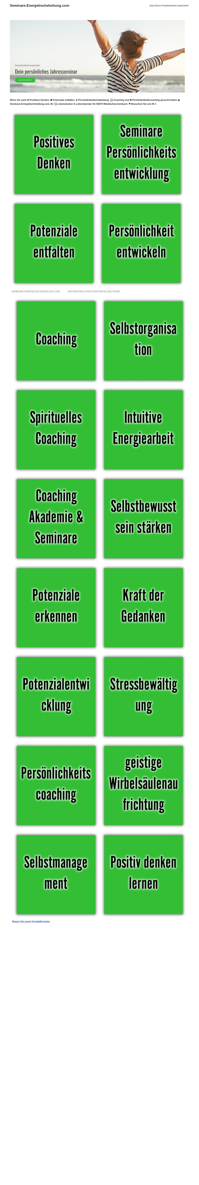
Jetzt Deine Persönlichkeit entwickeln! (169, 5)
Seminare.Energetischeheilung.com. (36, 291)
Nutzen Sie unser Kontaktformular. (31, 921)
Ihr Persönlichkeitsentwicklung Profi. (95, 291)
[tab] (36, 291)
